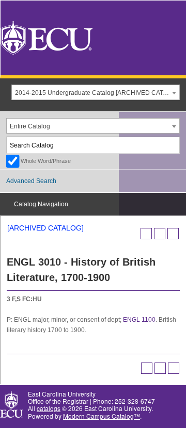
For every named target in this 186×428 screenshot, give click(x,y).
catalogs (48, 408)
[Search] (172, 145)
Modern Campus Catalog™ (101, 415)
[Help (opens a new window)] (173, 233)
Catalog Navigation (41, 204)
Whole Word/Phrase (46, 161)
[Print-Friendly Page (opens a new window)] (159, 233)
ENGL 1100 (139, 319)
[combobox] (95, 92)
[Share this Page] (146, 233)
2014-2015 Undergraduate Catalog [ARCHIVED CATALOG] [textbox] (97, 92)
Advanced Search (31, 181)
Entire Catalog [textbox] (30, 126)
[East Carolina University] (46, 37)
